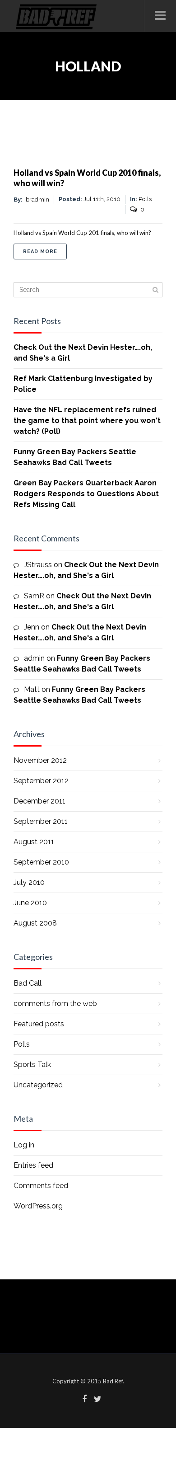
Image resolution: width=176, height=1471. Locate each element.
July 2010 (29, 882)
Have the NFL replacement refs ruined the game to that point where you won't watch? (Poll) (87, 420)
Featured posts (39, 1024)
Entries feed (33, 1165)
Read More (45, 251)
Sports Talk (32, 1064)
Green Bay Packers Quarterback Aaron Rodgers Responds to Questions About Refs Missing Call (86, 494)
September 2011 (41, 821)
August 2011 (34, 841)
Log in (24, 1145)
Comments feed (41, 1185)
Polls (22, 1044)
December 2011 (39, 801)
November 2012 (40, 760)
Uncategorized (38, 1085)
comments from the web (55, 1003)
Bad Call (28, 983)
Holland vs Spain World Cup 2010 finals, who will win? (87, 178)
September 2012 (41, 780)
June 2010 (30, 902)
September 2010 (41, 862)
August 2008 (35, 923)
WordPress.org (38, 1206)
